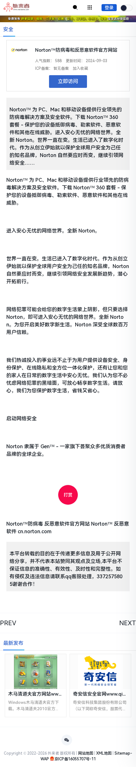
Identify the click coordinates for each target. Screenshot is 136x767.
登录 (109, 7)
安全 (8, 29)
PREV (8, 623)
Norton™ (102, 524)
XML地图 (104, 753)
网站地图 (85, 753)
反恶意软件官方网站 (67, 524)
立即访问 (68, 81)
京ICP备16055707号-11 (75, 759)
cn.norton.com (35, 531)
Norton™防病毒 (24, 524)
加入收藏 (80, 68)
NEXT (127, 623)
